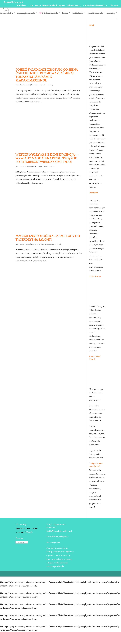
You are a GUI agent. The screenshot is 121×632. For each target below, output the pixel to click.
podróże (43, 85)
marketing (111, 13)
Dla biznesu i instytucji (73, 5)
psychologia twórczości (26, 13)
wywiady (50, 85)
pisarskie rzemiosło (95, 13)
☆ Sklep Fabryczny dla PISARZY (94, 5)
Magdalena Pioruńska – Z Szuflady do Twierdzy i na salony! (48, 237)
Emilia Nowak (25, 85)
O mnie (30, 5)
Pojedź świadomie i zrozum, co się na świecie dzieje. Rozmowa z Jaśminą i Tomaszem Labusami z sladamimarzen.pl (47, 75)
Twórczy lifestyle (6, 13)
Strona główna (21, 5)
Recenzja (38, 5)
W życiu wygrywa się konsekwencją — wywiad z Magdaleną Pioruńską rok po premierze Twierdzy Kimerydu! (47, 158)
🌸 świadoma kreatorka (48, 13)
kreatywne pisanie (47, 166)
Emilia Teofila (77, 13)
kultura (65, 13)
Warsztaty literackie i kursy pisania (53, 5)
